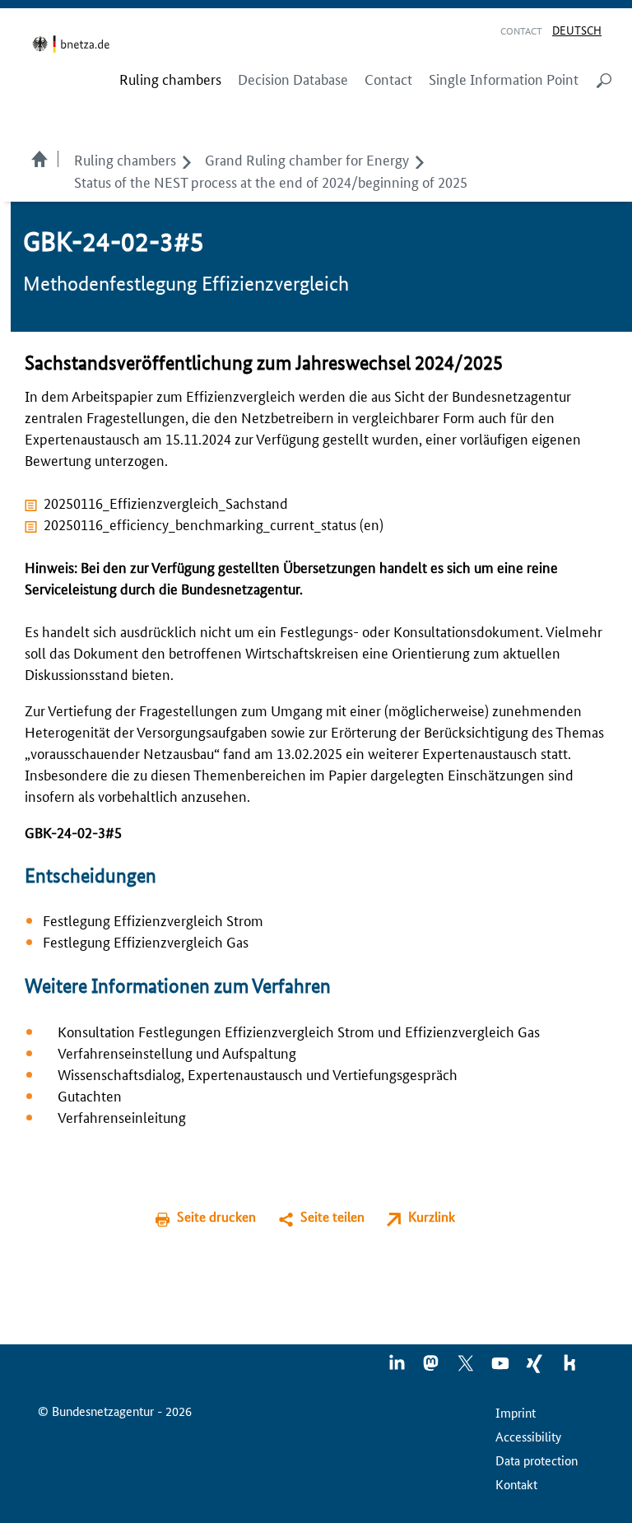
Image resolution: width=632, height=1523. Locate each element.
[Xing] (535, 1368)
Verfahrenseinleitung (122, 1116)
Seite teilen (332, 1216)
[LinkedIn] (397, 1368)
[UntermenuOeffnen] (186, 159)
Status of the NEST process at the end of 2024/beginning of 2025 (270, 181)
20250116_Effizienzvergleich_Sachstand (166, 502)
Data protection (536, 1460)
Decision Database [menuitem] (293, 79)
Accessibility (528, 1436)
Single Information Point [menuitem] (504, 79)
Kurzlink (431, 1216)
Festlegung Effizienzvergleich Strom (153, 919)
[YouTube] (501, 1368)
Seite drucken (216, 1216)
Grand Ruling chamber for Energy (307, 159)
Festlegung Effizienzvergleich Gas (146, 941)
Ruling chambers (125, 159)
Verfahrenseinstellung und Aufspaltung (177, 1052)
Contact (521, 30)
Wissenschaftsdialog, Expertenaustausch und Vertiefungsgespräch (258, 1073)
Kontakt (516, 1484)
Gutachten (90, 1095)
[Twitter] (466, 1368)
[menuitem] (170, 79)
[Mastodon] (432, 1368)
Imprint (515, 1412)
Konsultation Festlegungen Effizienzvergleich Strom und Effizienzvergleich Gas (299, 1031)
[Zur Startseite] (73, 44)
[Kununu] (569, 1368)
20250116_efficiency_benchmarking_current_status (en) (213, 523)
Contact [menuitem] (388, 79)
